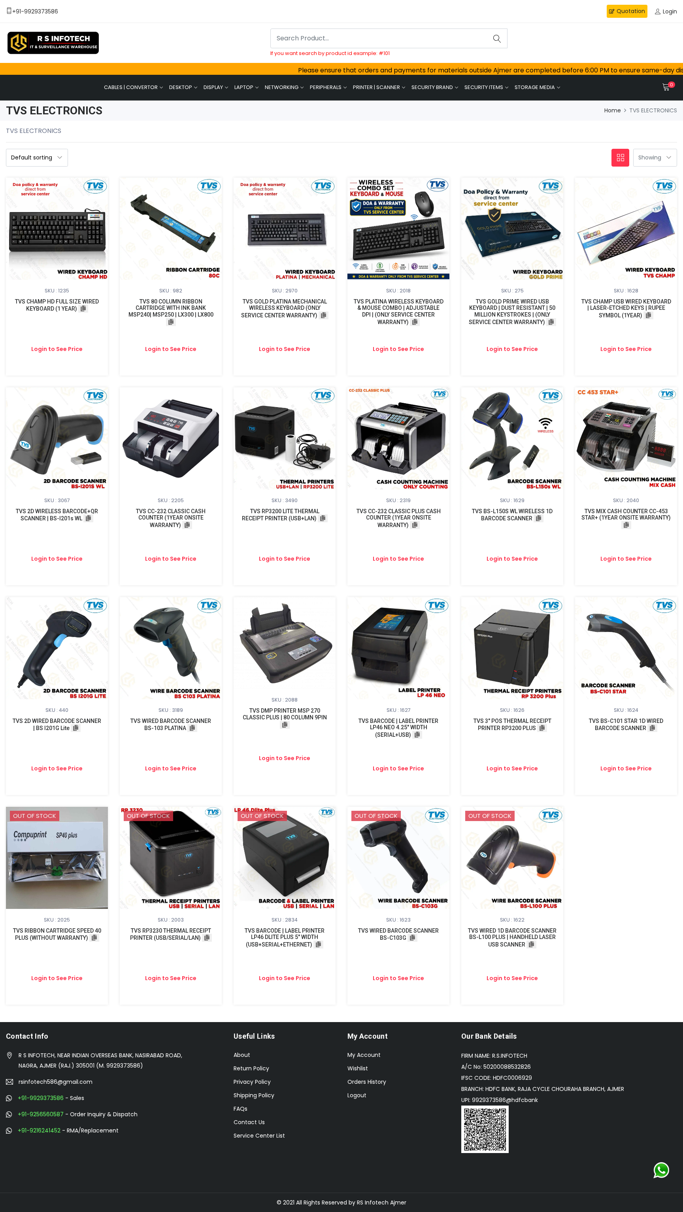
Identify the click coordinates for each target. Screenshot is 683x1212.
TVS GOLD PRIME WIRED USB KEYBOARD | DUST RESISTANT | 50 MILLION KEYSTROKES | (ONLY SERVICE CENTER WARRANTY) (512, 311)
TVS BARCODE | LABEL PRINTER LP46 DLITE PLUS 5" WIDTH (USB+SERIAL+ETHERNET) (285, 937)
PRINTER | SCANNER (376, 87)
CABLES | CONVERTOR (131, 87)
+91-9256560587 (41, 1114)
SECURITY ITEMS (483, 87)
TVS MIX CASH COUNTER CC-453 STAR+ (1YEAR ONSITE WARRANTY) (626, 514)
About (242, 1055)
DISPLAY (213, 87)
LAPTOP (243, 87)
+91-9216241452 (39, 1130)
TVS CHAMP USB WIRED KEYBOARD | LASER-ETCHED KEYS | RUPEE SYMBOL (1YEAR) (626, 308)
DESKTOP (180, 87)
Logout (356, 1095)
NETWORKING (281, 87)
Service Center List (259, 1136)
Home (612, 110)
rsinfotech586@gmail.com (55, 1082)
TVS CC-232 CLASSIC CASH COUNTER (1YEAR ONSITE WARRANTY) (171, 518)
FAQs (240, 1109)
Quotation (631, 11)
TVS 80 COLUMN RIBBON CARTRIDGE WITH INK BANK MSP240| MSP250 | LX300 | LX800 (170, 308)
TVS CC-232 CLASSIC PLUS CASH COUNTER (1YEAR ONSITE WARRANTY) (399, 518)
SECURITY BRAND (432, 87)
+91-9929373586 (41, 1098)
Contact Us (249, 1122)
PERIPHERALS (326, 87)
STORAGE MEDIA (535, 87)
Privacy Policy (252, 1082)
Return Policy (251, 1068)
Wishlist (357, 1068)
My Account (364, 1055)
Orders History (366, 1082)
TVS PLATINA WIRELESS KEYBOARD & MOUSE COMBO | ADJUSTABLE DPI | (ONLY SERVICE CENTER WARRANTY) (398, 311)
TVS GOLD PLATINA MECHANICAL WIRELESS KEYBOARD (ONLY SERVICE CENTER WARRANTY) (284, 308)
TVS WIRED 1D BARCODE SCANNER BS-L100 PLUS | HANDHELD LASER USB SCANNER (512, 937)
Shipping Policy (254, 1095)
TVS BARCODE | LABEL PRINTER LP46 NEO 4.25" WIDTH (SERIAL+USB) (398, 728)
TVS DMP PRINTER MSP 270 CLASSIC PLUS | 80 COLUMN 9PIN (285, 714)
